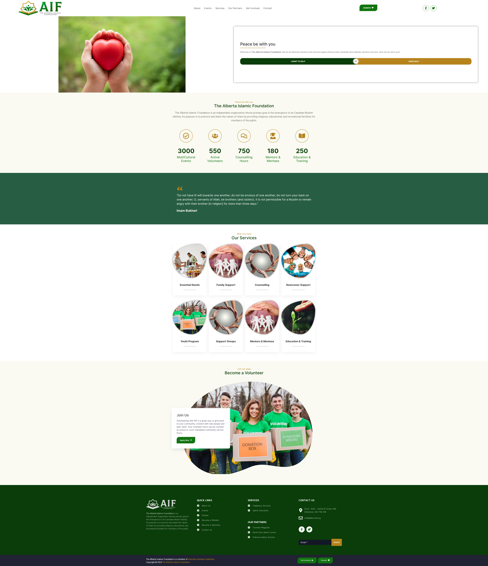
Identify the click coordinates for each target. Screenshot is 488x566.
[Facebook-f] (426, 8)
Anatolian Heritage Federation (201, 559)
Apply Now (184, 440)
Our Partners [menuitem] (235, 8)
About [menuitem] (197, 8)
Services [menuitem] (219, 8)
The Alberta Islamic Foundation (176, 562)
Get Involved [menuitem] (253, 8)
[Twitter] (433, 8)
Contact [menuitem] (267, 8)
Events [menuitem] (208, 8)
